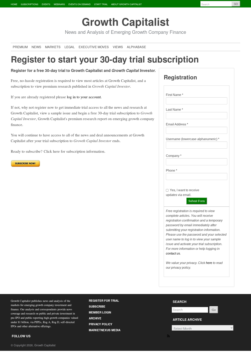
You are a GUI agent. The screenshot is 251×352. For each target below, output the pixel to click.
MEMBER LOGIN (100, 312)
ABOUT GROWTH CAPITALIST (126, 4)
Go (214, 310)
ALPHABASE (136, 47)
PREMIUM (20, 47)
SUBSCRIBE (97, 306)
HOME (14, 4)
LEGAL (70, 47)
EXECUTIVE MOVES (94, 47)
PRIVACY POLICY (100, 324)
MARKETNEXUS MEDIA (104, 330)
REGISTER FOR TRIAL (104, 300)
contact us (173, 253)
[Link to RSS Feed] (168, 336)
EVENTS (46, 4)
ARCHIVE (95, 318)
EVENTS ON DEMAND (79, 4)
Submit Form (196, 201)
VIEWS (118, 47)
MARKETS (53, 47)
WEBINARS (59, 4)
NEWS (36, 47)
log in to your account (84, 96)
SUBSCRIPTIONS (29, 4)
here (209, 263)
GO (236, 4)
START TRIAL (101, 4)
